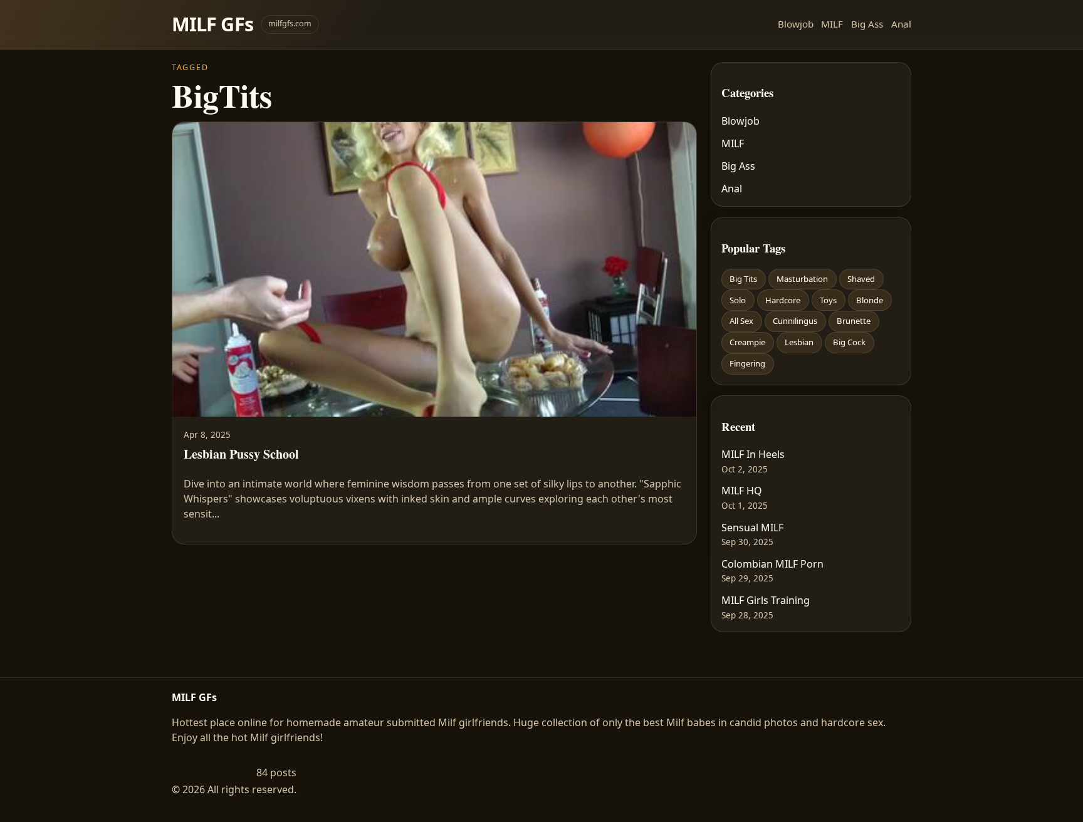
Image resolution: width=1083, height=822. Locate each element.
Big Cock (849, 342)
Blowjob (796, 24)
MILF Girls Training (765, 600)
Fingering (747, 363)
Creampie (747, 342)
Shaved (861, 278)
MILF (832, 24)
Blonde (869, 300)
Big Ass (867, 24)
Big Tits (743, 278)
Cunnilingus (795, 320)
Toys (828, 300)
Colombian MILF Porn (772, 564)
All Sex (741, 320)
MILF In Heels (753, 454)
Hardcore (782, 300)
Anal (901, 24)
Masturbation (802, 278)
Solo (738, 300)
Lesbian (799, 342)
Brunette (854, 320)
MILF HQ (741, 490)
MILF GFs (212, 24)
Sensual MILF (752, 527)
